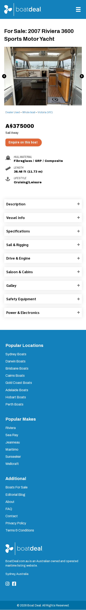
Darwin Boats (15, 361)
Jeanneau (12, 442)
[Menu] (78, 9)
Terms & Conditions (19, 530)
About (9, 502)
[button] (4, 76)
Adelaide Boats (16, 390)
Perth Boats (14, 404)
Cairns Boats (15, 375)
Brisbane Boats (16, 368)
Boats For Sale (16, 487)
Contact (11, 516)
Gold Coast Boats (18, 382)
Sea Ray (11, 435)
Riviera (10, 428)
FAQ (8, 509)
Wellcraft (12, 464)
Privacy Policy (15, 523)
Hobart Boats (15, 397)
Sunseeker (13, 456)
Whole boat (28, 112)
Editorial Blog (15, 494)
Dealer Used (12, 112)
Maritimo (11, 449)
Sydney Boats (15, 354)
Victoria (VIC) (45, 112)
